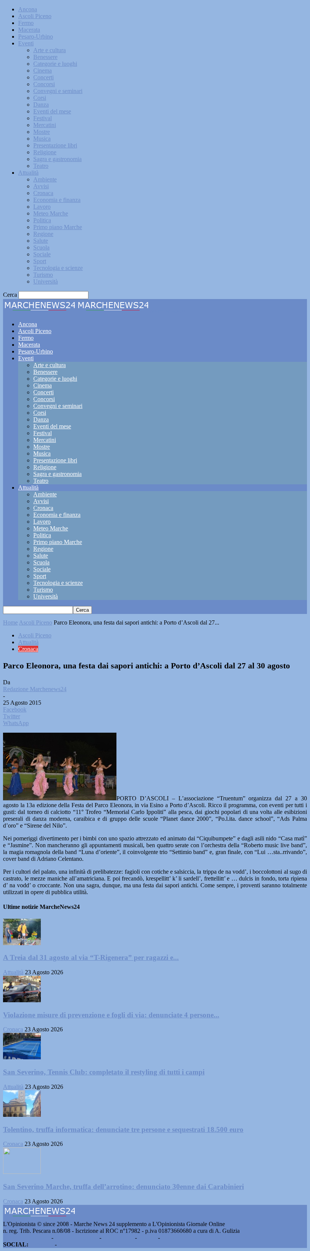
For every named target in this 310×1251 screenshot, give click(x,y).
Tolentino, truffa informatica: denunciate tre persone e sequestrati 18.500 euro (123, 1129)
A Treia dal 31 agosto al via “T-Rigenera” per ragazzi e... (91, 957)
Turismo (43, 274)
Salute (40, 240)
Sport (39, 261)
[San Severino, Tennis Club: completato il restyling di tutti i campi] (22, 1057)
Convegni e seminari (57, 91)
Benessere (45, 57)
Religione (44, 152)
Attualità (28, 172)
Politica (42, 220)
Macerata (29, 29)
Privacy (147, 1237)
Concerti (43, 77)
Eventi (26, 43)
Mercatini (44, 125)
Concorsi (44, 84)
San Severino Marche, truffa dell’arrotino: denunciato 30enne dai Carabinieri (123, 1187)
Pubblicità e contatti (26, 1237)
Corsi (39, 98)
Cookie (170, 1237)
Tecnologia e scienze (58, 268)
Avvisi (41, 186)
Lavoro (42, 206)
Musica (42, 138)
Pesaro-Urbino (35, 36)
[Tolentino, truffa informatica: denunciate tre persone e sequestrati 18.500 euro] (22, 1114)
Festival (42, 118)
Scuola (41, 247)
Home (10, 622)
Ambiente (45, 179)
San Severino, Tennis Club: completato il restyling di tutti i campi (104, 1072)
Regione (43, 234)
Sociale (42, 254)
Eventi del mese (52, 111)
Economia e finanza (57, 200)
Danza (41, 104)
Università (45, 281)
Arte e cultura (49, 50)
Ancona (27, 9)
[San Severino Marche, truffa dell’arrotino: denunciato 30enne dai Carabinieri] (22, 1172)
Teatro (40, 166)
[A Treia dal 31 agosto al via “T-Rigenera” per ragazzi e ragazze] (22, 943)
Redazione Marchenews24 (35, 689)
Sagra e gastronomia (57, 159)
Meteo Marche (50, 213)
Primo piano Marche (57, 227)
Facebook (41, 1244)
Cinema (42, 70)
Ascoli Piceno (34, 16)
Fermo (26, 23)
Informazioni (118, 1237)
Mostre (41, 132)
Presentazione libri (55, 145)
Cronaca (43, 193)
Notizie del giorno (76, 1237)
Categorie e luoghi (55, 63)
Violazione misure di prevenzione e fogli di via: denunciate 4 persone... (111, 1015)
